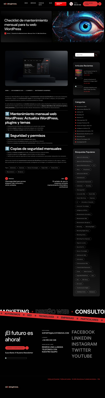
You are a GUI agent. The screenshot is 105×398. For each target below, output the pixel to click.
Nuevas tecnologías (82, 139)
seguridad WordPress (82, 275)
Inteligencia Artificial (82, 128)
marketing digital (90, 226)
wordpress (20, 172)
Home (8, 33)
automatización (81, 177)
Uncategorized (80, 142)
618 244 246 (77, 5)
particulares (80, 259)
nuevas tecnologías (33, 167)
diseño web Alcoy (81, 198)
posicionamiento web (82, 263)
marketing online (81, 234)
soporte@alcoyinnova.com (55, 333)
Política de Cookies (65, 379)
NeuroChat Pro (80, 247)
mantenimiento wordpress (83, 222)
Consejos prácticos (82, 123)
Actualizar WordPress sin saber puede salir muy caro (90, 88)
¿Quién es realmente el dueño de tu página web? (90, 80)
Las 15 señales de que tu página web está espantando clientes (90, 72)
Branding (79, 114)
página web (44, 167)
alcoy (78, 169)
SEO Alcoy (85, 279)
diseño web (92, 194)
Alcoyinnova (80, 106)
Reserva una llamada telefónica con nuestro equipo (52, 349)
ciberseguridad (81, 190)
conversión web (81, 194)
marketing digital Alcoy (83, 230)
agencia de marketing (82, 157)
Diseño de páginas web (83, 125)
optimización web (81, 255)
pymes (78, 271)
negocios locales (81, 243)
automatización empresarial (84, 181)
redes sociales (88, 271)
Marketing (79, 136)
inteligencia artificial (82, 210)
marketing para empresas (83, 239)
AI (93, 165)
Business (79, 117)
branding (88, 185)
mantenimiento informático (84, 214)
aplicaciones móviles (82, 173)
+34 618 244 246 (49, 340)
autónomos (13, 167)
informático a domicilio (87, 202)
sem (93, 275)
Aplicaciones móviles (82, 109)
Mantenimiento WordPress (42, 90)
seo (78, 279)
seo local (79, 283)
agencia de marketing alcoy (84, 161)
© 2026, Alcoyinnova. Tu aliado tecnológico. (84, 379)
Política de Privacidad (53, 379)
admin (7, 90)
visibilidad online (81, 292)
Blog (50, 3)
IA (77, 202)
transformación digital (82, 287)
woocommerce (10, 172)
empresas (21, 167)
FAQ (99, 379)
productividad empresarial (83, 267)
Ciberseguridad (81, 120)
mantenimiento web (82, 218)
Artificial (79, 112)
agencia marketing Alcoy (83, 165)
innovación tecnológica (83, 206)
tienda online (54, 167)
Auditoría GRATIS (59, 4)
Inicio (26, 3)
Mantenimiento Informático (84, 131)
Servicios (33, 3)
